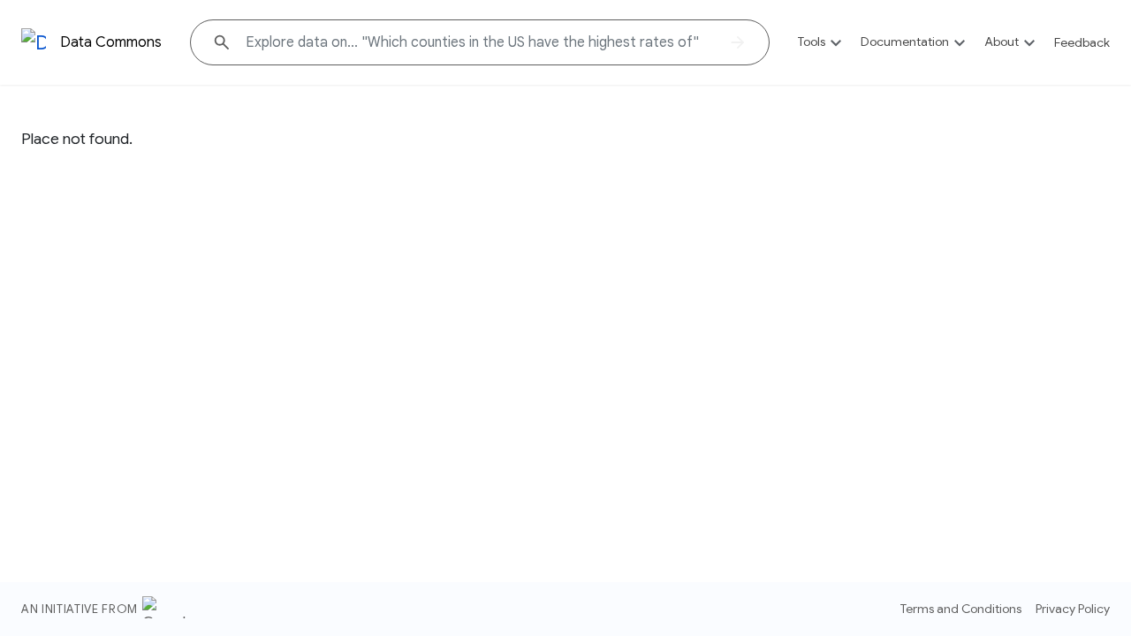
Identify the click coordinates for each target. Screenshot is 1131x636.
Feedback (1082, 42)
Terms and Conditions (960, 609)
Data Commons (111, 42)
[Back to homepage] (33, 42)
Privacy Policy (1073, 609)
